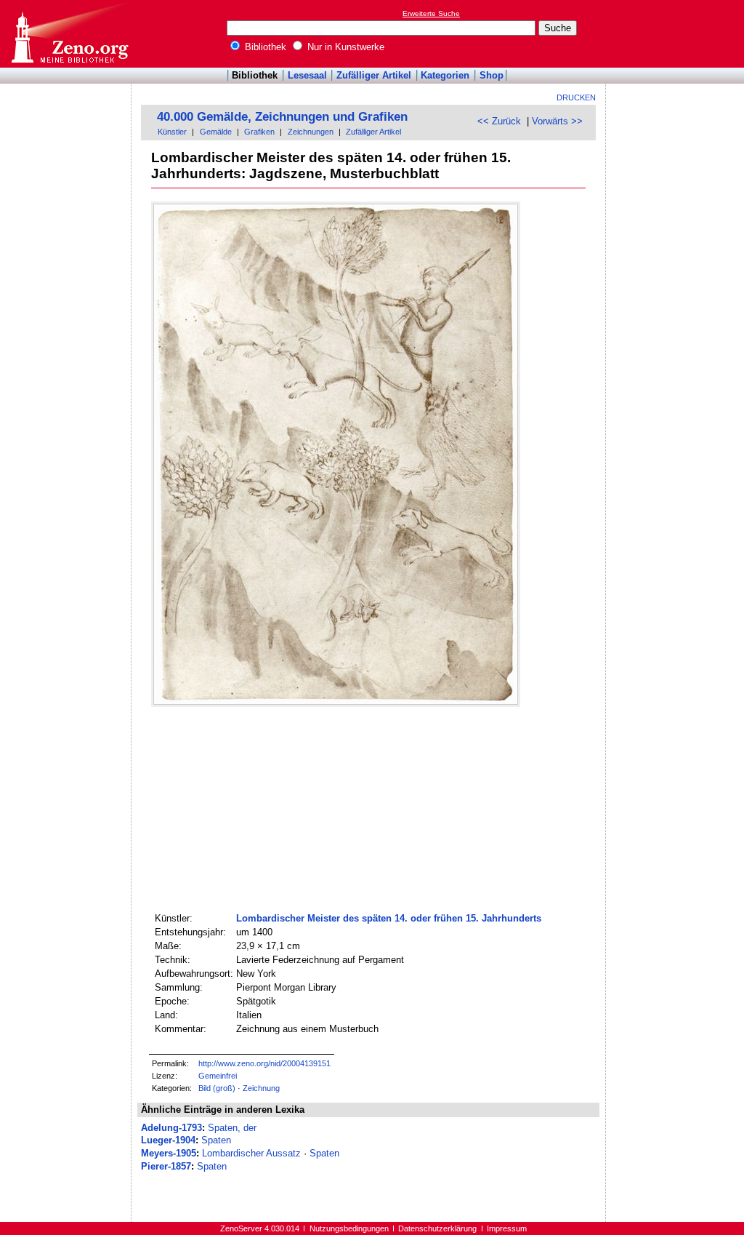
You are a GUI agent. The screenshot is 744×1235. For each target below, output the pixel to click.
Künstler (172, 131)
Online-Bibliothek (69, 34)
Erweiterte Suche (431, 13)
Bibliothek (264, 46)
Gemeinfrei (217, 1075)
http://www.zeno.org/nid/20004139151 (264, 1063)
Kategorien (445, 75)
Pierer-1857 (166, 1166)
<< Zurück (499, 121)
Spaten (216, 1140)
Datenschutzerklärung (437, 1228)
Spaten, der (232, 1127)
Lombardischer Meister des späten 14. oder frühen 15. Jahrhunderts (388, 918)
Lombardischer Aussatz (251, 1153)
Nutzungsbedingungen (349, 1228)
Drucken (576, 97)
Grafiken (259, 131)
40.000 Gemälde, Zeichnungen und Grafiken (282, 117)
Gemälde (216, 131)
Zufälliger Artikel (373, 75)
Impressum (507, 1228)
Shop (492, 75)
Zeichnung (261, 1088)
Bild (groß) (216, 1088)
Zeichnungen (310, 131)
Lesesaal (307, 75)
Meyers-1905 (168, 1153)
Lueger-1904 (168, 1140)
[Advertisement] (677, 33)
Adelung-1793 (171, 1127)
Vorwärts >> (557, 121)
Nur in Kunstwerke (344, 46)
